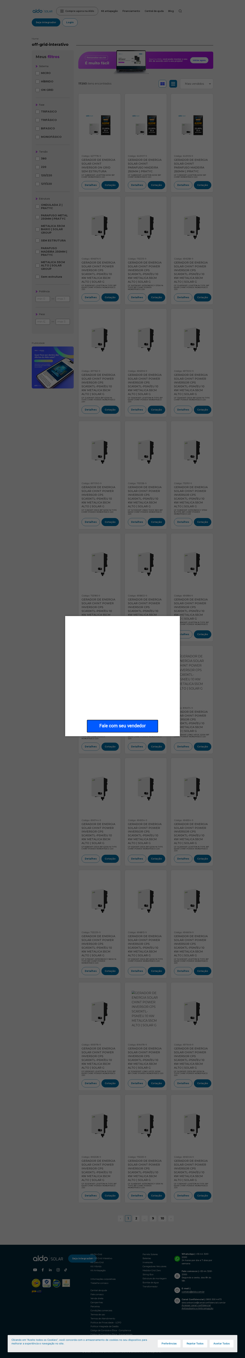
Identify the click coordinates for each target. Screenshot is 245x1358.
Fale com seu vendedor (122, 725)
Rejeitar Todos (195, 1343)
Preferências (169, 1343)
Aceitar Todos (221, 1343)
